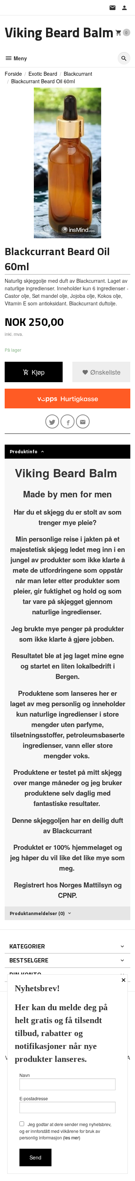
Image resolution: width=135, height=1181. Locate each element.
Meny (19, 58)
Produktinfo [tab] (23, 451)
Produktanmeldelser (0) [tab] (37, 913)
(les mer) (71, 1137)
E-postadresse (33, 1098)
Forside (13, 73)
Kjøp (38, 371)
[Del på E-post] (83, 421)
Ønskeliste (105, 371)
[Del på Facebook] (67, 421)
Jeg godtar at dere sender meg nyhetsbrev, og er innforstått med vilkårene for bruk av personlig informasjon (65, 1130)
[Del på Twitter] (52, 421)
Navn (24, 1075)
